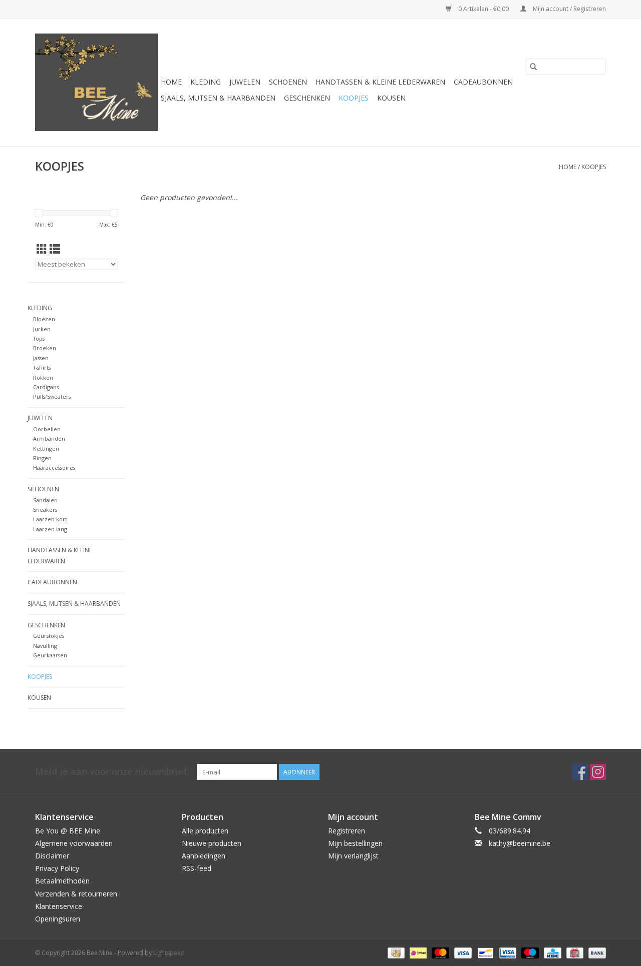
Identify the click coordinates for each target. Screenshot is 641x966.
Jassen (41, 358)
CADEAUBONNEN (483, 82)
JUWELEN (244, 82)
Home (171, 82)
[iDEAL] (417, 952)
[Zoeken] (533, 67)
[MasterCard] (439, 952)
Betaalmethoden (62, 880)
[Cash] (395, 952)
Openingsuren (57, 918)
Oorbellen (47, 429)
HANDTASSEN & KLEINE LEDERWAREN (380, 82)
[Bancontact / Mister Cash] (484, 952)
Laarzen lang (50, 529)
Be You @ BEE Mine (67, 830)
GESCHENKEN (307, 98)
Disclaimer (52, 855)
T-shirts (42, 367)
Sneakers (45, 509)
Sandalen (45, 500)
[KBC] (551, 952)
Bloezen (44, 319)
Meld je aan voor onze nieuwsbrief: (112, 771)
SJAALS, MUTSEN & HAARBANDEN (218, 98)
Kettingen (46, 448)
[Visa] (462, 952)
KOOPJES (354, 98)
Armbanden (49, 438)
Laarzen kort (50, 519)
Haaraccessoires (54, 467)
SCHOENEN (288, 82)
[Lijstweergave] (55, 249)
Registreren (346, 830)
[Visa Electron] (507, 952)
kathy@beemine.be (519, 843)
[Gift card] (574, 952)
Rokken (43, 377)
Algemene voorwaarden (74, 843)
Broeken (44, 348)
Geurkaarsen (50, 655)
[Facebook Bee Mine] (580, 772)
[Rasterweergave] (42, 249)
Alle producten (205, 830)
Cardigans (46, 387)
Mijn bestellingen (355, 843)
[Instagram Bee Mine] (598, 772)
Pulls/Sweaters (52, 396)
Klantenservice (58, 906)
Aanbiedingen (203, 855)
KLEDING (205, 82)
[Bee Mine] (96, 82)
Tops (39, 338)
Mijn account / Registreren (568, 9)
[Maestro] (529, 952)
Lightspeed (169, 952)
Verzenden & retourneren (76, 893)
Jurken (42, 329)
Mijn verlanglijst (353, 855)
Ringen (42, 458)
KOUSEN (391, 98)
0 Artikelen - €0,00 (483, 9)
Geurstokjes (48, 635)
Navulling (45, 645)
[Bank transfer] (595, 952)
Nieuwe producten (211, 843)
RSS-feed (196, 868)
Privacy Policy (57, 868)
